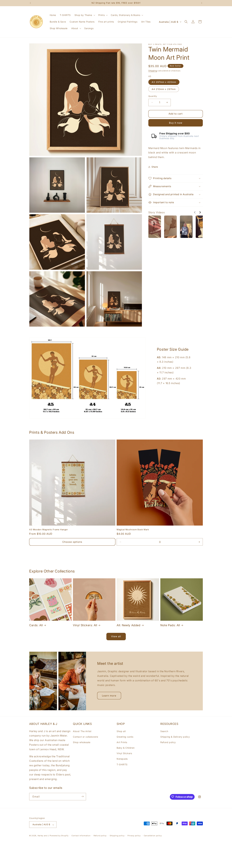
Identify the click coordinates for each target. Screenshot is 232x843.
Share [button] (155, 166)
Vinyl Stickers (124, 753)
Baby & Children (126, 747)
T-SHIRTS (122, 764)
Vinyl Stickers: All (85, 625)
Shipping (152, 70)
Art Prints (122, 742)
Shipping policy (117, 835)
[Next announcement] (201, 3)
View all (116, 636)
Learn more (109, 695)
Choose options (72, 541)
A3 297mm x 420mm (164, 82)
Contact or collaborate (85, 736)
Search (164, 731)
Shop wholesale (81, 742)
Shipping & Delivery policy (175, 736)
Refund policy (168, 742)
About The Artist (82, 731)
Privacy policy (134, 835)
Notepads (122, 758)
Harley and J (43, 836)
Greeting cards (125, 736)
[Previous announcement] (30, 3)
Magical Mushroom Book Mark (133, 529)
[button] (84, 15)
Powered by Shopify (59, 836)
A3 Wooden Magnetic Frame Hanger (48, 529)
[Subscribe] (82, 796)
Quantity (152, 96)
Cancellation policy (153, 835)
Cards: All (36, 625)
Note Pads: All (170, 625)
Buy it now (175, 122)
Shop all (121, 731)
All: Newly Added (128, 625)
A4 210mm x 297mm (164, 89)
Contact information (80, 835)
